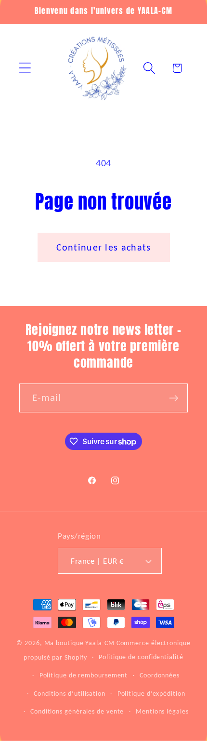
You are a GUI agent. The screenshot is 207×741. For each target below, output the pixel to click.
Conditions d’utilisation (69, 693)
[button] (25, 68)
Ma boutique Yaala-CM (79, 642)
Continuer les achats (103, 247)
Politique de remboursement (83, 675)
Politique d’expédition (151, 693)
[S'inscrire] (173, 398)
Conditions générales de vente (77, 711)
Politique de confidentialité (141, 656)
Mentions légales (162, 711)
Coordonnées (160, 675)
